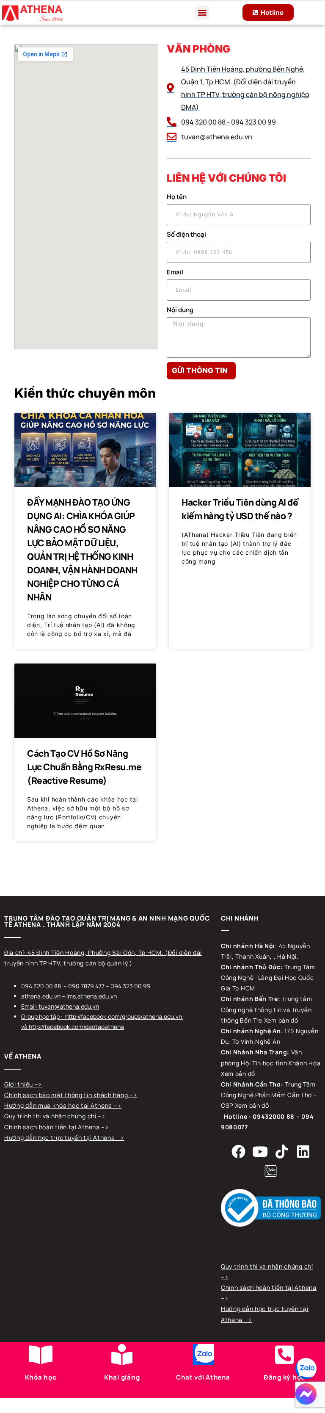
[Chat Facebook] (306, 1394)
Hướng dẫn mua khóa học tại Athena (59, 1105)
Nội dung (180, 309)
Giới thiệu (19, 1084)
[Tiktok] (281, 1151)
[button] (202, 12)
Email (175, 272)
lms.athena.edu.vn (91, 996)
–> (38, 1084)
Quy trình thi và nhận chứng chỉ (51, 1116)
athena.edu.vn (41, 996)
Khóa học (41, 1377)
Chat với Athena (203, 1377)
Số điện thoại (186, 234)
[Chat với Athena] (203, 1354)
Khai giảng (122, 1377)
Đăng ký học (284, 1377)
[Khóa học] (40, 1354)
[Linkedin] (303, 1151)
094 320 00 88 (41, 986)
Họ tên (177, 196)
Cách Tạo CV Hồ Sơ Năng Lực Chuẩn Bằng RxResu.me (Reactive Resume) (84, 766)
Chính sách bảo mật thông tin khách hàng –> (70, 1095)
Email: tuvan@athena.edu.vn (60, 1006)
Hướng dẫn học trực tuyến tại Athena (60, 1138)
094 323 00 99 (130, 986)
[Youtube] (260, 1151)
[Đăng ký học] (284, 1354)
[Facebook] (238, 1151)
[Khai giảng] (121, 1354)
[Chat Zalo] (306, 1368)
